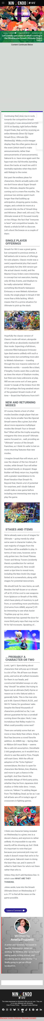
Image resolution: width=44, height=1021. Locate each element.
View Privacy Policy (12, 1005)
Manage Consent (29, 1018)
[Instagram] (7, 1009)
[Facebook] (3, 1009)
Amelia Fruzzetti (37, 33)
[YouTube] (22, 1009)
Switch (39, 40)
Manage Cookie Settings (30, 1005)
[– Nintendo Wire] (22, 995)
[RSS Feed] (22, 1011)
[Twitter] (18, 1009)
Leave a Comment (9, 33)
